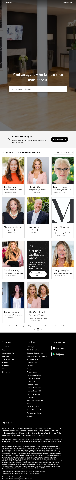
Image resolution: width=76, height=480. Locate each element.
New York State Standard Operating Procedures (17, 479)
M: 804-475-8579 (10, 317)
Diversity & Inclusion (34, 388)
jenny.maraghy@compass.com (62, 273)
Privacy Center (52, 428)
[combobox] (38, 89)
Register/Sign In (68, 2)
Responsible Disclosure (18, 431)
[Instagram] (4, 422)
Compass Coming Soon (35, 353)
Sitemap (29, 416)
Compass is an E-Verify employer (38, 431)
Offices (4, 369)
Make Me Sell (31, 366)
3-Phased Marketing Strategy (37, 356)
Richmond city (39, 326)
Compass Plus (32, 381)
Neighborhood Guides (34, 391)
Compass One (32, 362)
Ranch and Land (32, 407)
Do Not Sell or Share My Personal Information (18, 428)
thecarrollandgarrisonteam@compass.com (38, 318)
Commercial (31, 397)
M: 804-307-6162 (34, 192)
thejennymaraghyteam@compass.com (62, 233)
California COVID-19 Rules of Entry (29, 433)
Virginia (30, 326)
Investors (5, 356)
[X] (12, 422)
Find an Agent (32, 372)
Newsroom (6, 372)
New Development (33, 394)
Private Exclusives (33, 350)
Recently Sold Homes (34, 413)
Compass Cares (32, 385)
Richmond (48, 326)
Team (4, 350)
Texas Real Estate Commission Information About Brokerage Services (23, 471)
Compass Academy (33, 378)
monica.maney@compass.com (13, 273)
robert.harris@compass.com (38, 230)
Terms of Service (40, 428)
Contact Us (6, 366)
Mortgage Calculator (34, 375)
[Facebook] (8, 422)
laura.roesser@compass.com (13, 315)
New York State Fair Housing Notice (13, 477)
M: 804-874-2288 (10, 192)
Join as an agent (8, 359)
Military (29, 403)
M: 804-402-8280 (10, 232)
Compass (12, 326)
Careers (5, 362)
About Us (5, 347)
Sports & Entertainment (35, 400)
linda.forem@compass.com (62, 190)
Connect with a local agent (38, 274)
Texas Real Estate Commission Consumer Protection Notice (20, 473)
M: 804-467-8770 (34, 232)
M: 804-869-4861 (59, 192)
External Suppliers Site (34, 410)
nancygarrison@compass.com (13, 230)
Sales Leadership (8, 353)
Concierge (30, 347)
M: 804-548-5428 (10, 275)
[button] (2, 2)
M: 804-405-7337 (59, 235)
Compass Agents (21, 326)
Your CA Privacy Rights (53, 433)
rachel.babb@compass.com (13, 190)
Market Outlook (32, 359)
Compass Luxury (33, 369)
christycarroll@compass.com (38, 190)
